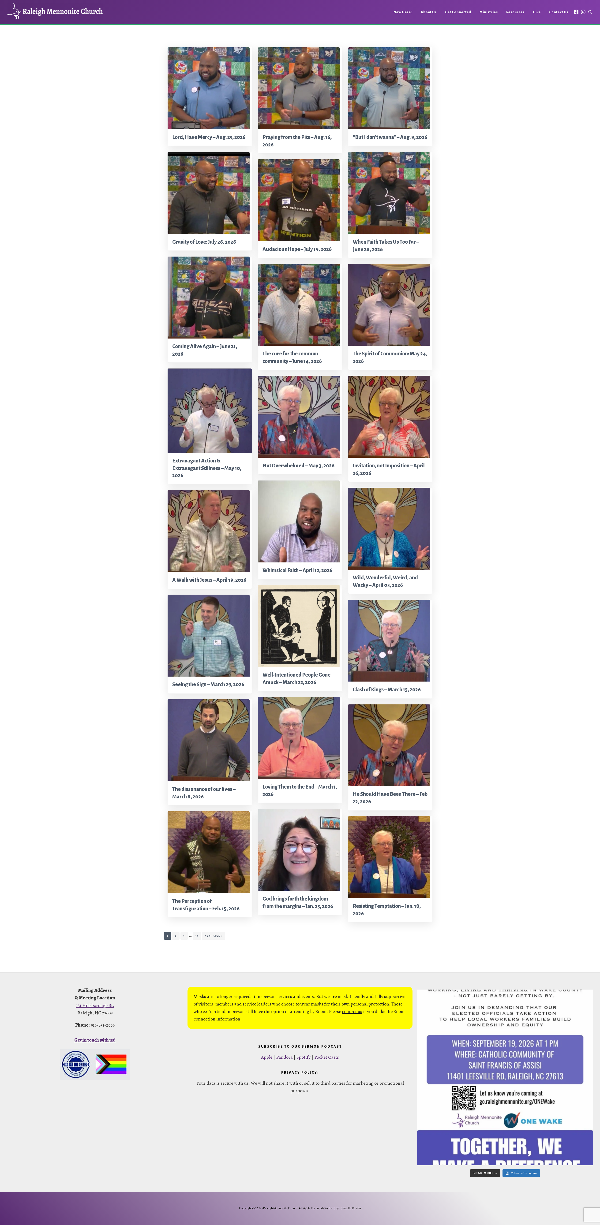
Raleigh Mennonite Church (55, 11)
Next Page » (213, 937)
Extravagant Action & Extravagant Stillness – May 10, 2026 (206, 468)
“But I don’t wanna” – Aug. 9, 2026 (390, 137)
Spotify (303, 1057)
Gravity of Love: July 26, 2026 (204, 242)
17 (198, 936)
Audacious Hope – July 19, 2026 (297, 249)
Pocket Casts (326, 1057)
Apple (266, 1057)
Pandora (284, 1057)
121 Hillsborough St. (95, 1005)
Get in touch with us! (95, 1040)
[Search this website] (590, 12)
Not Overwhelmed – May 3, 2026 (298, 466)
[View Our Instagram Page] (583, 12)
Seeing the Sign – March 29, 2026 (208, 685)
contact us (352, 1011)
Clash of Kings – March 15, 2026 (387, 690)
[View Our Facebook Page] (576, 12)
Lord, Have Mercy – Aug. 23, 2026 (208, 137)
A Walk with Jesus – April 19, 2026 (209, 580)
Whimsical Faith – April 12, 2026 (297, 570)
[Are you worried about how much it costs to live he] (505, 1077)
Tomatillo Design (350, 1208)
